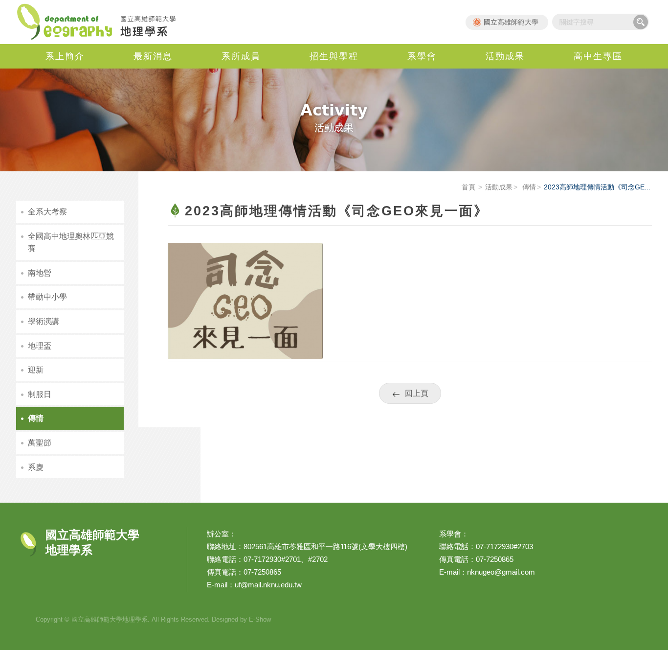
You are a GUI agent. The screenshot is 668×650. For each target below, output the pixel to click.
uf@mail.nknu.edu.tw (268, 584)
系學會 (422, 56)
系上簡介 (65, 56)
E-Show (260, 619)
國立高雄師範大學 (511, 22)
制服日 (39, 394)
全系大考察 (47, 212)
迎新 (36, 370)
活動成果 (505, 56)
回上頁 (416, 393)
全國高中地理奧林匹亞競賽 (71, 242)
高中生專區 (598, 56)
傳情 (528, 187)
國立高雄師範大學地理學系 (101, 22)
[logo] (245, 300)
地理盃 (39, 346)
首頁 (468, 187)
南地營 (39, 273)
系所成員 (241, 56)
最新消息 (153, 56)
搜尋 (640, 22)
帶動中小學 (47, 297)
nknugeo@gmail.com (501, 572)
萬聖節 (39, 443)
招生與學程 (334, 56)
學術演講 (43, 321)
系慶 (36, 467)
